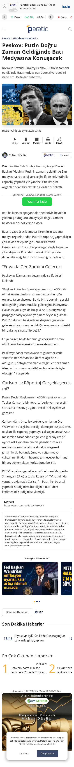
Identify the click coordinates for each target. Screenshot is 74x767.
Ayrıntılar (24, 753)
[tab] (34, 601)
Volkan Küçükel (18, 155)
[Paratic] (37, 29)
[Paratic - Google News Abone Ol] (56, 156)
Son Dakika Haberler (23, 624)
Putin (39, 612)
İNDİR (66, 7)
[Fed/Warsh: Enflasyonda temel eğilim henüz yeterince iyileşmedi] (30, 578)
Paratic (6, 38)
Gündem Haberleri (24, 38)
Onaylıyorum (47, 753)
